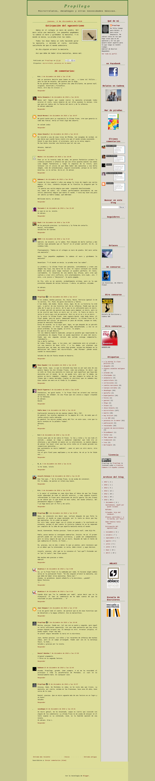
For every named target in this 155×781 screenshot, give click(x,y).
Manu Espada (42, 365)
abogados (107, 366)
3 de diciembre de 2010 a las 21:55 (56, 490)
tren (106, 442)
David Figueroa (43, 390)
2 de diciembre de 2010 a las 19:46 (56, 157)
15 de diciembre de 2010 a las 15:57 (63, 684)
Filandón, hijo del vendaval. (113, 513)
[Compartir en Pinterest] (74, 60)
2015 (106, 485)
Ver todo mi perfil (109, 54)
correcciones (109, 383)
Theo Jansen (109, 437)
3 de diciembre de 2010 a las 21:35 (65, 476)
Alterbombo (108, 375)
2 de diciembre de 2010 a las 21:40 (59, 208)
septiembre (110, 538)
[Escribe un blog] (68, 60)
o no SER (107, 418)
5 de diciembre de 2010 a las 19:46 (62, 622)
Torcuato (41, 208)
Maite (40, 157)
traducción (108, 440)
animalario (108, 378)
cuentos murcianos (111, 385)
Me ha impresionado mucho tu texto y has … (119, 177)
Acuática (41, 569)
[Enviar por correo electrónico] (66, 60)
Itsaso (107, 405)
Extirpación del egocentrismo (111, 527)
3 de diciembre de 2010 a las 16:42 (61, 410)
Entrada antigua (90, 757)
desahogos (108, 390)
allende (107, 373)
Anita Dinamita (43, 97)
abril (108, 553)
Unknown (41, 179)
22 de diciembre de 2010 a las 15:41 (60, 709)
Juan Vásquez (43, 608)
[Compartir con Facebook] (72, 60)
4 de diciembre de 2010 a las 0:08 (59, 569)
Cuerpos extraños (111, 388)
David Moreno (43, 115)
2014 (106, 488)
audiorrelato (109, 380)
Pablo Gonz (42, 410)
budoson (41, 668)
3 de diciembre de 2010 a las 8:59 (55, 222)
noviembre (110, 532)
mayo (108, 550)
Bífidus (108, 509)
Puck (39, 222)
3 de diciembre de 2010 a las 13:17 (62, 297)
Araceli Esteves (44, 476)
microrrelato (48, 63)
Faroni (107, 398)
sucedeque (41, 709)
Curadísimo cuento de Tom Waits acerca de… (118, 187)
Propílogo (77, 6)
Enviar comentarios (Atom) (55, 760)
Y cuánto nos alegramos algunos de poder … (118, 150)
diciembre (110, 502)
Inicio (66, 757)
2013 (106, 491)
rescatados (108, 425)
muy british (109, 415)
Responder (41, 91)
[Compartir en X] (70, 60)
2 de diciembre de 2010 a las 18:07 (62, 115)
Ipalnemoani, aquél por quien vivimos (114, 506)
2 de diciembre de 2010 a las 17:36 (56, 76)
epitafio (107, 393)
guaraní (107, 400)
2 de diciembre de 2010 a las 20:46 (58, 179)
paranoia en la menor (63, 63)
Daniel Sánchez (43, 653)
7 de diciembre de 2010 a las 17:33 (64, 653)
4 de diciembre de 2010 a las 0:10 (59, 591)
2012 (106, 494)
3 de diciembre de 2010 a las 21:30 (55, 435)
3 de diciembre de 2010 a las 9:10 (55, 239)
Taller (107, 435)
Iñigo (106, 403)
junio (108, 547)
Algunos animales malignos (114, 368)
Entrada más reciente (41, 757)
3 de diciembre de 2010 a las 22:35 (62, 513)
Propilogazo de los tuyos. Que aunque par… (118, 168)
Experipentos (109, 395)
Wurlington (108, 445)
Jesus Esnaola (43, 134)
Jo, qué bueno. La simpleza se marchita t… (118, 159)
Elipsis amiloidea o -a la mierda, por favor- (115, 518)
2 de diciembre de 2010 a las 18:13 (63, 134)
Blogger (86, 776)
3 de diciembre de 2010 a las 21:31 (56, 464)
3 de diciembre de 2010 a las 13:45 (62, 365)
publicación (109, 423)
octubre (109, 535)
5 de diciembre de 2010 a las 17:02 (62, 608)
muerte (107, 413)
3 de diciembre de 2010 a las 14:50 (64, 390)
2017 (106, 482)
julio (108, 544)
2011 (106, 497)
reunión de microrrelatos (114, 428)
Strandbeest (109, 432)
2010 (106, 500)
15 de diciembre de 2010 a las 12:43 (59, 668)
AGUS (39, 239)
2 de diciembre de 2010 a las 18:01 (64, 97)
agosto (109, 541)
